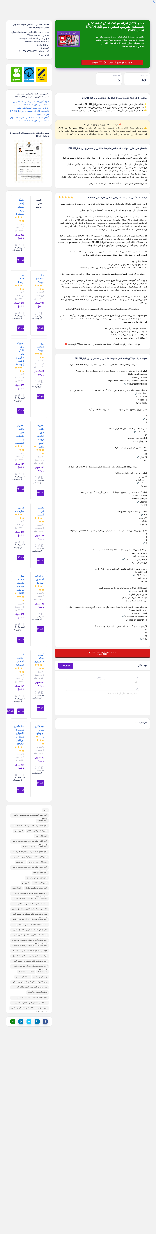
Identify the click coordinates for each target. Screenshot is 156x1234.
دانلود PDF (20, 260)
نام (138, 677)
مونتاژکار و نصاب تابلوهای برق (39, 732)
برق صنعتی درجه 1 (21, 278)
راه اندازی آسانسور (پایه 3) (39, 579)
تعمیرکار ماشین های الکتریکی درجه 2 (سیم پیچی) (40, 436)
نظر (137, 688)
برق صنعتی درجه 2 (40, 347)
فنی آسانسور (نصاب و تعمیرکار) (20, 660)
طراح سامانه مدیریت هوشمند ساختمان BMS (20, 585)
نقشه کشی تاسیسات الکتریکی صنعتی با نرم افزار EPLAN (19, 735)
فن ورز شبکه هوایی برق (39, 658)
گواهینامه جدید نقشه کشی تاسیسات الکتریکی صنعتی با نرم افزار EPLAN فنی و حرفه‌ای (29, 119)
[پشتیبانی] (16, 81)
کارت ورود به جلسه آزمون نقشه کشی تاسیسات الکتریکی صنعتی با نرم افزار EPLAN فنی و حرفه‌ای (29, 111)
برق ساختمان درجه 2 (40, 278)
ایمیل (99, 677)
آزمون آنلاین (20, 711)
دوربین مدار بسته (19, 509)
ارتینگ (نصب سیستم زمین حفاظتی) (20, 207)
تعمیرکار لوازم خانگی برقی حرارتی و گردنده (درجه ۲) (20, 354)
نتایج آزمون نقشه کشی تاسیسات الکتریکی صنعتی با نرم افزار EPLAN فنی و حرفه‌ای (31, 103)
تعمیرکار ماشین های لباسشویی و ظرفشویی (19, 434)
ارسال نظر (66, 665)
